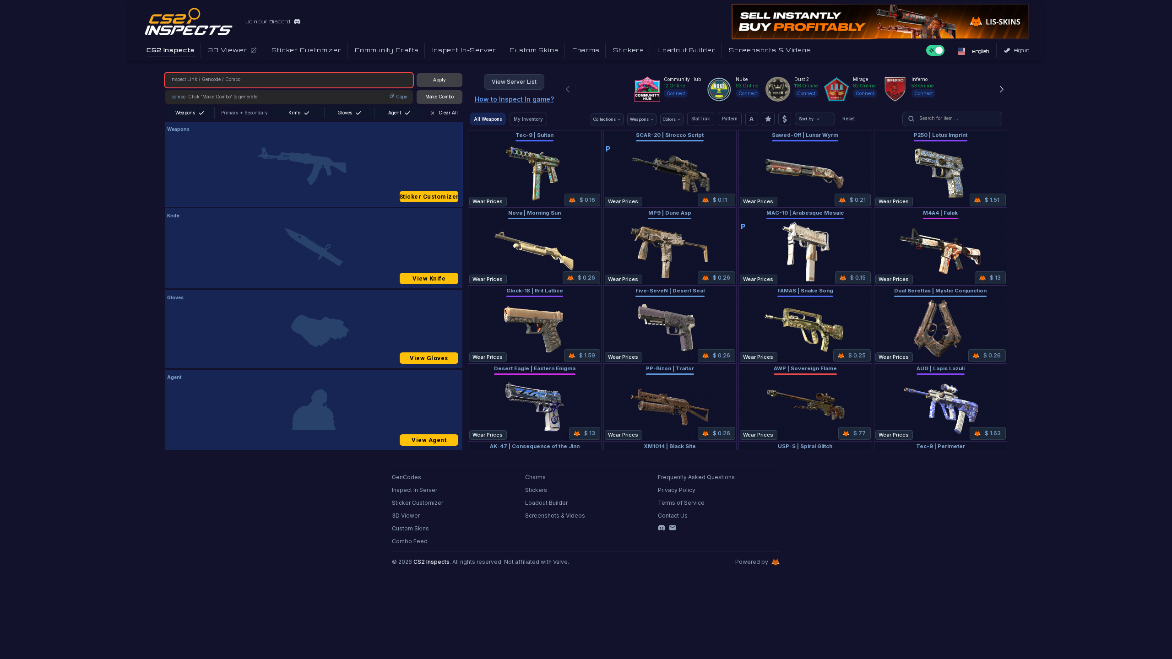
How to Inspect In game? (514, 99)
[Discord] (661, 527)
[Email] (672, 527)
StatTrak (700, 118)
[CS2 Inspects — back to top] (188, 21)
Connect (676, 93)
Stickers (536, 489)
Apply (439, 79)
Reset (848, 118)
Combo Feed (410, 541)
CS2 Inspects (431, 561)
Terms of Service (681, 502)
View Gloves (429, 358)
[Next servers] (1001, 89)
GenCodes (406, 477)
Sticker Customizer (429, 196)
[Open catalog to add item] (313, 166)
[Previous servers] (567, 89)
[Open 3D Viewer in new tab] (253, 50)
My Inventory (528, 119)
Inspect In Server (414, 489)
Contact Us (673, 515)
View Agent (429, 440)
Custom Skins (410, 528)
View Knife (428, 278)
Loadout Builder (546, 502)
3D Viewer (406, 515)
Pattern (730, 118)
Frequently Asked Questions (696, 477)
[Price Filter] (784, 119)
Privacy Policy (676, 489)
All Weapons (488, 119)
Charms (535, 477)
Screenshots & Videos (555, 515)
